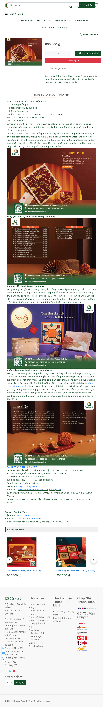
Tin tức (41, 20)
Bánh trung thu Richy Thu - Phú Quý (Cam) (75, 571)
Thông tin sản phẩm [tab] (44, 95)
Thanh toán (35, 630)
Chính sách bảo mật (39, 617)
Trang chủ (27, 20)
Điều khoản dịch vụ (39, 620)
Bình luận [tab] (64, 95)
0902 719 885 (23, 515)
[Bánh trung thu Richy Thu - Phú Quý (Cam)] (76, 552)
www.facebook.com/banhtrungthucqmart (39, 489)
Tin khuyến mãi (37, 646)
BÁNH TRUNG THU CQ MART (22, 467)
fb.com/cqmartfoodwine (28, 518)
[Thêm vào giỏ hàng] (31, 565)
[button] (93, 560)
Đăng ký (20, 682)
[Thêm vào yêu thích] (22, 565)
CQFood (57, 621)
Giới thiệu (34, 639)
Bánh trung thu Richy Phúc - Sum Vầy (24, 571)
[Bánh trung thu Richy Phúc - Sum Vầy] (27, 552)
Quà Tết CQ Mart (62, 618)
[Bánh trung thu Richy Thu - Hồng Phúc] (23, 52)
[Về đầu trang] (96, 711)
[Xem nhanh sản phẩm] (26, 565)
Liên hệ (62, 27)
